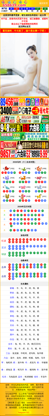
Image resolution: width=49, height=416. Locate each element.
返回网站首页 (24, 26)
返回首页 (43, 3)
